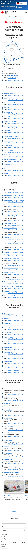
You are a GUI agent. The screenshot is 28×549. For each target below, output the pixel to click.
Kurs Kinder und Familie (10, 228)
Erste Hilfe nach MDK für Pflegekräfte (14, 200)
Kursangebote (8, 237)
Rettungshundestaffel (9, 169)
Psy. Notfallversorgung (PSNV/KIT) (13, 159)
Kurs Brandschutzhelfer (10, 223)
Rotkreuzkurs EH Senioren (11, 268)
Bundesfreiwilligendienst (10, 103)
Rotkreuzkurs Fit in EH (10, 296)
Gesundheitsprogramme (10, 126)
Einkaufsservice (8, 112)
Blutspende (7, 98)
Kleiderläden (7, 342)
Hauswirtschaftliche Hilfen (11, 136)
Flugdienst (7, 116)
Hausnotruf (7, 130)
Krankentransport (8, 145)
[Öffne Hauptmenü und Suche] (25, 12)
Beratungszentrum (9, 314)
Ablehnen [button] (15, 542)
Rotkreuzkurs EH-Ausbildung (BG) (13, 286)
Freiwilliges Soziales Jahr (10, 121)
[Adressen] (14, 486)
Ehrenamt (6, 107)
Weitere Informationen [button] (4, 547)
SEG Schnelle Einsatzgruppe (11, 370)
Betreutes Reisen (8, 93)
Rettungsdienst (8, 164)
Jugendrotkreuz (8, 328)
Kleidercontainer (8, 337)
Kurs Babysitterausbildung (11, 214)
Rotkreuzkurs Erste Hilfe (10, 291)
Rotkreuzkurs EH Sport (10, 272)
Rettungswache (8, 347)
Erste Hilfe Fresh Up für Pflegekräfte (13, 195)
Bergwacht (7, 318)
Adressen (7, 495)
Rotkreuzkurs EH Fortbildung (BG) (13, 258)
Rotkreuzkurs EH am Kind (11, 282)
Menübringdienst (8, 150)
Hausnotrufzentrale (9, 323)
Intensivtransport (8, 141)
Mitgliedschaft (7, 155)
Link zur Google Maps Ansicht (15, 80)
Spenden (6, 173)
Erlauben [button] (23, 542)
